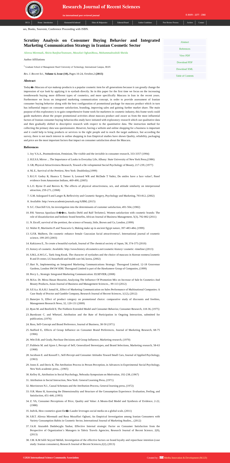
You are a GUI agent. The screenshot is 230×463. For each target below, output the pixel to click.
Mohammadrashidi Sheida (113, 52)
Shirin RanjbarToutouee (58, 52)
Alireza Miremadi (33, 52)
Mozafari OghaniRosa (85, 52)
